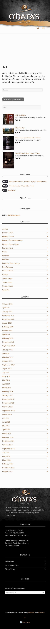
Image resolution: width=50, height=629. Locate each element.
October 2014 (7, 445)
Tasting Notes (7, 282)
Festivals (5, 259)
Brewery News (7, 248)
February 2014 (7, 464)
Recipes (5, 275)
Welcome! (11, 190)
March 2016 (6, 388)
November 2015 (8, 403)
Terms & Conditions (12, 565)
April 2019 (6, 334)
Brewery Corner (8, 236)
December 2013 (8, 468)
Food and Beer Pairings (11, 263)
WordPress (41, 612)
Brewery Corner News (10, 244)
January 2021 (7, 311)
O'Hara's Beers (7, 271)
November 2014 (8, 441)
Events (4, 252)
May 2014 (6, 456)
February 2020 (7, 327)
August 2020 (7, 323)
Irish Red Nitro (20, 115)
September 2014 (8, 449)
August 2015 (7, 414)
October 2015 (7, 407)
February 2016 (7, 391)
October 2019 (7, 331)
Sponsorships (7, 278)
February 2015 (7, 437)
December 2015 (8, 399)
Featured (5, 256)
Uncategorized (7, 286)
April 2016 (6, 384)
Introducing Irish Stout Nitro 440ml (27, 138)
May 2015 (6, 426)
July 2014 (5, 452)
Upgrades (6, 290)
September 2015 (8, 410)
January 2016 (7, 395)
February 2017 (7, 357)
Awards (5, 229)
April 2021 (6, 308)
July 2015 (5, 418)
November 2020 (8, 319)
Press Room (9, 561)
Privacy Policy (10, 569)
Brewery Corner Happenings (12, 240)
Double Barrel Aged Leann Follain (27, 153)
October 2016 (7, 361)
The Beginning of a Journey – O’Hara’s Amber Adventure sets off (28, 181)
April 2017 (6, 353)
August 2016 (7, 369)
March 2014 (6, 460)
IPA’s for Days (20, 128)
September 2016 (8, 365)
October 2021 (7, 304)
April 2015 (6, 430)
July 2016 (5, 372)
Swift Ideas (31, 612)
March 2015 (6, 433)
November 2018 (8, 342)
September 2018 (8, 346)
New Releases (7, 267)
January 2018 (7, 350)
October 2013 (7, 471)
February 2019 (7, 338)
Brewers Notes (7, 233)
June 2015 (6, 422)
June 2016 (6, 376)
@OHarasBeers (14, 215)
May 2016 (6, 380)
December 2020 (8, 315)
